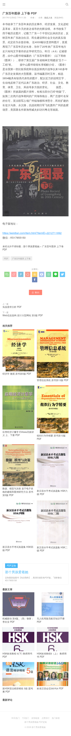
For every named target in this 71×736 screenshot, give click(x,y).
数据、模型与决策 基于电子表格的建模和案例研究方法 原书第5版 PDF (17, 492)
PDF (6, 258)
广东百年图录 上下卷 (21, 258)
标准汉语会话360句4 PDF (50, 688)
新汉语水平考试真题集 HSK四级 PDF (17, 548)
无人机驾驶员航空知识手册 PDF (51, 620)
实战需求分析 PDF (12, 306)
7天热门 (25, 717)
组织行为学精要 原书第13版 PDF (51, 437)
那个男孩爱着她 (31, 246)
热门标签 (56, 717)
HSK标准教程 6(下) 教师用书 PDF (17, 655)
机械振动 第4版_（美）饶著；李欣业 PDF (18, 620)
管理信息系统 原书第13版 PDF (53, 380)
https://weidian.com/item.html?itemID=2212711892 (32, 233)
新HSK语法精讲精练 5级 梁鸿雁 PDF (17, 690)
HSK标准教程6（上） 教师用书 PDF (52, 655)
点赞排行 (46, 717)
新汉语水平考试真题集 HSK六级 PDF (52, 492)
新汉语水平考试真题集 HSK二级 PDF (52, 549)
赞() (35, 292)
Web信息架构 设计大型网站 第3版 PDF (22, 315)
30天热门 (15, 717)
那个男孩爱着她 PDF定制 (35, 721)
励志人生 (48, 17)
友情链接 (35, 717)
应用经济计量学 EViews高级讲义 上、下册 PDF (18, 433)
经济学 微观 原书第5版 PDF (16, 373)
